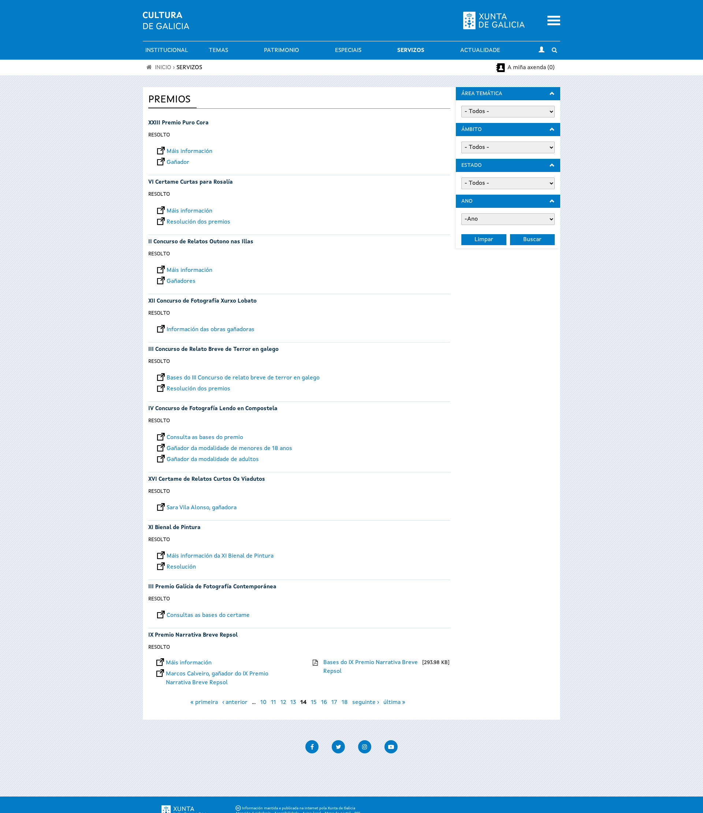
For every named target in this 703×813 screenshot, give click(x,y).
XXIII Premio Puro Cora (178, 123)
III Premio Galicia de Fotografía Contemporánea (212, 587)
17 (334, 702)
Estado (471, 165)
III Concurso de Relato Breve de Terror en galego (213, 349)
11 (273, 702)
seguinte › (365, 702)
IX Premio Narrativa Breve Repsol (193, 635)
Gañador (178, 162)
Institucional (166, 50)
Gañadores (181, 281)
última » (394, 702)
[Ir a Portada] (166, 25)
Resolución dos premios (198, 222)
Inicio (163, 68)
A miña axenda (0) (531, 68)
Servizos (410, 50)
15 (314, 702)
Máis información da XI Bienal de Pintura (220, 556)
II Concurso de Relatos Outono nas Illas (200, 242)
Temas (218, 50)
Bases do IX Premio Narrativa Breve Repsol (370, 667)
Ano (466, 201)
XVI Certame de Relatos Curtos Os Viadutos (206, 479)
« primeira (204, 702)
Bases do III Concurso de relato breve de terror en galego (243, 378)
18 (345, 702)
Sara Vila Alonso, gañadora (202, 508)
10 (263, 702)
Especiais (348, 50)
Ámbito (471, 129)
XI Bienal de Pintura (174, 528)
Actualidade (480, 50)
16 (324, 702)
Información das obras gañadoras (210, 330)
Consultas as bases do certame (208, 615)
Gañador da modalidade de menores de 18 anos (229, 449)
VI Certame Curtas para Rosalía (190, 182)
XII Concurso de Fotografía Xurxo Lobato (202, 301)
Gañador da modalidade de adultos (213, 459)
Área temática (481, 93)
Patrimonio (281, 50)
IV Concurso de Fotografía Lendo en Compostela (213, 409)
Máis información (189, 151)
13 (293, 702)
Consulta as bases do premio (205, 438)
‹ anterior (235, 702)
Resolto (159, 135)
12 (283, 702)
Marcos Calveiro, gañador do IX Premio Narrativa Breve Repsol (217, 674)
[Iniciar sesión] (541, 50)
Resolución (181, 567)
